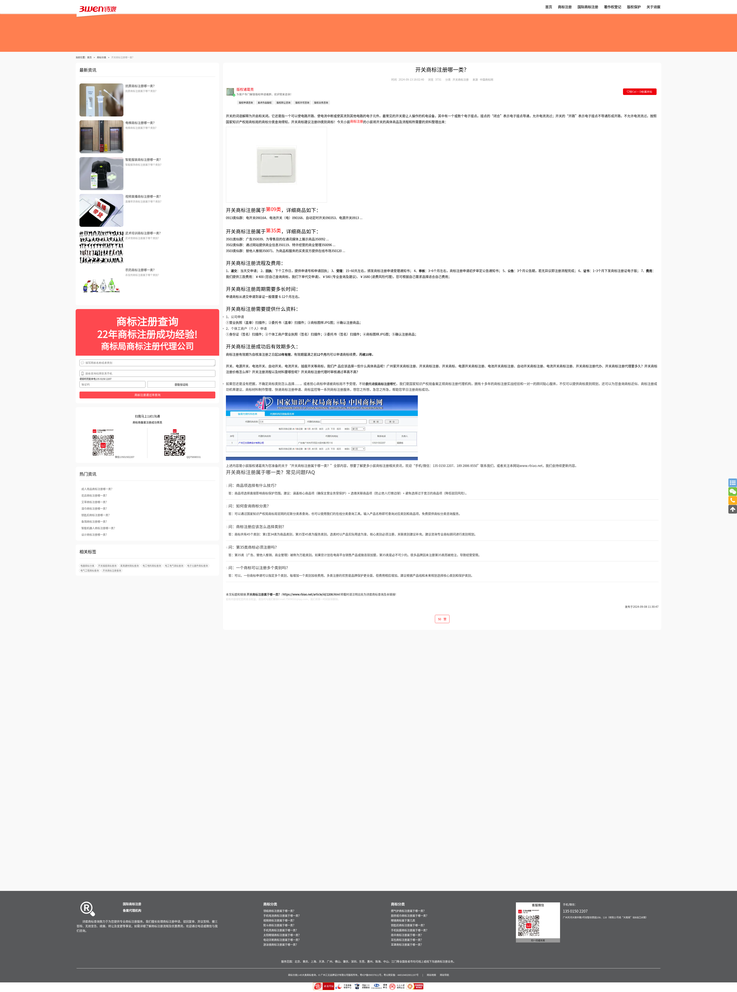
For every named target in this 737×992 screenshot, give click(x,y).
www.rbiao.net (531, 465)
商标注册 (356, 121)
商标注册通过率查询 (147, 395)
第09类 (273, 208)
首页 (89, 57)
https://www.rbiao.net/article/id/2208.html (311, 594)
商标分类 (101, 57)
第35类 (273, 230)
